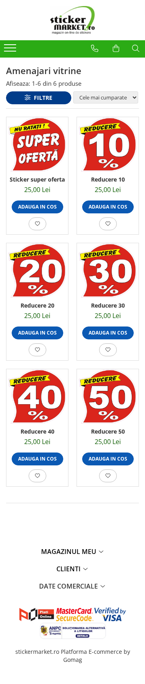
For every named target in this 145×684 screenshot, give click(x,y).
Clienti (69, 568)
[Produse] (11, 50)
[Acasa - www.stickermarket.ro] (72, 20)
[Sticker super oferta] (37, 144)
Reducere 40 (37, 431)
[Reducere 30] (108, 270)
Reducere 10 (108, 179)
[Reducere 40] (37, 396)
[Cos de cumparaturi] (116, 48)
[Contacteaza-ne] (94, 48)
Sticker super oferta (37, 179)
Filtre (41, 97)
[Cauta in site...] (135, 48)
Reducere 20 (37, 305)
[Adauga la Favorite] (37, 223)
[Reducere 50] (108, 396)
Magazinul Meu (69, 551)
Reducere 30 (108, 305)
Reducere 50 (108, 431)
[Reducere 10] (108, 144)
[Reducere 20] (37, 270)
